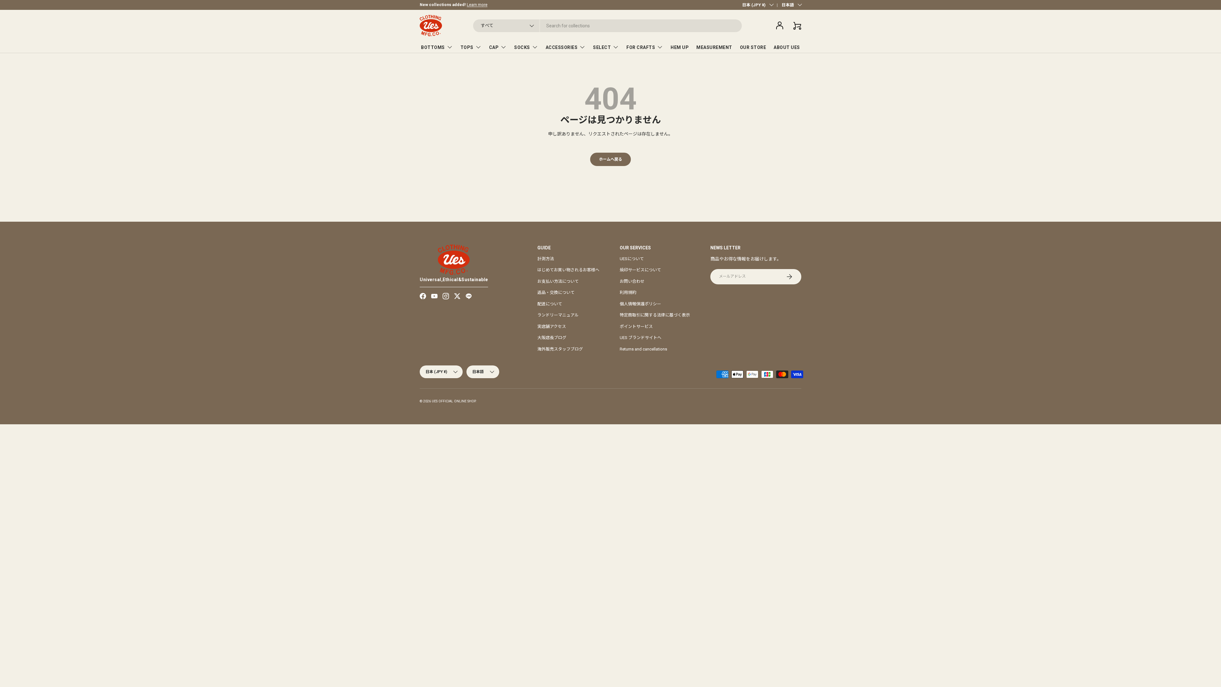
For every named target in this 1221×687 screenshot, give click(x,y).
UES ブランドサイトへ (640, 337)
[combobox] (607, 25)
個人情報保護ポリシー (640, 304)
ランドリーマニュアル (558, 315)
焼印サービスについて (640, 269)
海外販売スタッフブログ (560, 349)
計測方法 (545, 258)
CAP (494, 47)
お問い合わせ (632, 281)
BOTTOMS (433, 47)
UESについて (632, 258)
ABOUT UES (787, 47)
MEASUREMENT (714, 47)
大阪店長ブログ (551, 337)
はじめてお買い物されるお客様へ (568, 269)
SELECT (602, 47)
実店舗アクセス (551, 326)
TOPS (466, 47)
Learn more (477, 4)
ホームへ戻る (610, 159)
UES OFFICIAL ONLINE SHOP (453, 401)
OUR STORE (753, 47)
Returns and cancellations (643, 349)
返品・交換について (556, 292)
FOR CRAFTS (640, 47)
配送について (549, 304)
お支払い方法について (558, 281)
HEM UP (680, 47)
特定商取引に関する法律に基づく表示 (655, 315)
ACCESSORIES (562, 47)
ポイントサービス (636, 326)
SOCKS (522, 47)
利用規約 (628, 292)
